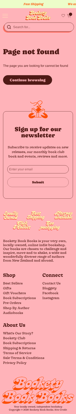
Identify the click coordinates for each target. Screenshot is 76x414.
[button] (69, 16)
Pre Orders (12, 303)
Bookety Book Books (41, 409)
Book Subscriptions (19, 298)
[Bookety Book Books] (38, 15)
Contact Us (51, 283)
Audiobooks (13, 313)
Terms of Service (17, 353)
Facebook (50, 293)
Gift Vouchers (14, 293)
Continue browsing (27, 80)
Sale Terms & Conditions (23, 358)
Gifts (7, 288)
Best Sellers (13, 283)
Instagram (50, 298)
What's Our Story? (18, 333)
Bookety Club (14, 338)
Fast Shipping (32, 4)
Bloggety (49, 288)
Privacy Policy (15, 362)
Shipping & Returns (19, 348)
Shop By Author (16, 308)
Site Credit (61, 409)
